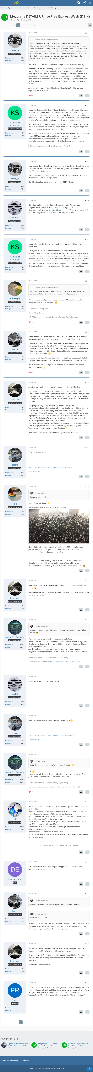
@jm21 (31, 948)
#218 (87, 894)
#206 (87, 281)
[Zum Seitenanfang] (89, 1069)
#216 (87, 802)
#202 (87, 105)
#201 (87, 33)
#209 (87, 447)
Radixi (10, 1046)
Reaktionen (8, 58)
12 (22, 25)
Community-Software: (46, 1068)
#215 (87, 754)
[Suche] (78, 3)
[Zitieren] (87, 95)
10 (14, 25)
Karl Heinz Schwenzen (54, 146)
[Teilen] (90, 25)
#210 (87, 486)
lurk (39, 1046)
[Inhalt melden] (81, 95)
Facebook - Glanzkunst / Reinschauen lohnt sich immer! (50, 467)
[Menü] (90, 3)
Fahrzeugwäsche (13, 1048)
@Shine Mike (32, 835)
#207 (87, 332)
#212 (87, 619)
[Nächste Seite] (34, 25)
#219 (87, 943)
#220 (87, 982)
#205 (87, 239)
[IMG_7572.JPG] (58, 526)
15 (30, 25)
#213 (87, 676)
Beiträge (8, 61)
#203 (87, 161)
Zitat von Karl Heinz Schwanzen (45, 39)
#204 (87, 200)
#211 (87, 580)
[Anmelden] (84, 3)
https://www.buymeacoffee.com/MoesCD (64, 662)
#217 (87, 862)
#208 (87, 382)
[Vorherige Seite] (3, 25)
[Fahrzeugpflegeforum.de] (15, 3)
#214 (87, 715)
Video (57, 210)
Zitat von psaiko (39, 493)
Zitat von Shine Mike (41, 626)
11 (18, 25)
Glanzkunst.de (34, 471)
